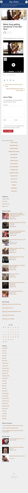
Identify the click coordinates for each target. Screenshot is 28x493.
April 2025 (4, 388)
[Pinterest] (11, 80)
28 (5, 339)
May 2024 (4, 416)
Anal (8, 22)
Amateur (5, 22)
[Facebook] (7, 80)
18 (15, 334)
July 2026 (4, 350)
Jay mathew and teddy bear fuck (16, 291)
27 (3, 339)
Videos (3, 206)
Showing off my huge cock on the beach (15, 425)
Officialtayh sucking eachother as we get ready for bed (16, 248)
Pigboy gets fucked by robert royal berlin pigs (11, 304)
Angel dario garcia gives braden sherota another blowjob (12, 431)
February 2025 (5, 393)
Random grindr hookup (14, 274)
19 (17, 334)
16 (10, 334)
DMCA (13, 477)
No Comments (12, 75)
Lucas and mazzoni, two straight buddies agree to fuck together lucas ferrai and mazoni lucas (16, 215)
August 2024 (4, 408)
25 (15, 337)
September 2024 (5, 406)
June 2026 (4, 353)
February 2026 (5, 363)
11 (15, 332)
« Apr (3, 341)
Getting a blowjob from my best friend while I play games (17, 266)
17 (13, 334)
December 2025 (5, 368)
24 (13, 337)
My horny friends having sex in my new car (17, 240)
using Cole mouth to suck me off (17, 438)
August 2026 (4, 348)
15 (8, 334)
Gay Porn (12, 22)
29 (8, 339)
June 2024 (4, 413)
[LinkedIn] (14, 80)
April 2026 (4, 358)
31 (13, 339)
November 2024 (5, 401)
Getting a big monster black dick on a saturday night (17, 283)
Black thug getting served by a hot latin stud (12, 26)
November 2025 (5, 370)
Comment (5, 105)
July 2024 (4, 411)
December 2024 (5, 398)
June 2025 (4, 383)
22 (8, 337)
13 (3, 334)
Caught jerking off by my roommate (17, 456)
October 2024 (5, 403)
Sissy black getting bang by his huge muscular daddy (13, 89)
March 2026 (4, 360)
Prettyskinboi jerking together (8, 315)
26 (17, 337)
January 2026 (5, 365)
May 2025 (4, 385)
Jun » (6, 341)
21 (5, 337)
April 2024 (4, 418)
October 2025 (5, 373)
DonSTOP (9, 32)
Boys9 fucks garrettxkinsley (12, 428)
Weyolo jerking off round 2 (7, 307)
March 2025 (4, 390)
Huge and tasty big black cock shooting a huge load (17, 223)
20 (3, 337)
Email (16, 120)
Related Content (12, 218)
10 (13, 332)
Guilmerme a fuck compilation (8, 318)
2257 (16, 477)
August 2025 (4, 378)
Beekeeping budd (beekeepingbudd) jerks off (11, 311)
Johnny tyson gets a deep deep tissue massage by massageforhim (17, 231)
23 (10, 337)
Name (5, 120)
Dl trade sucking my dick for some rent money (13, 85)
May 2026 (4, 355)
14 (5, 334)
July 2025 (4, 380)
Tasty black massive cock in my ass (16, 256)
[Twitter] (5, 80)
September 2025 (5, 375)
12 (17, 332)
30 (10, 339)
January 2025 (5, 396)
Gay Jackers (13, 476)
